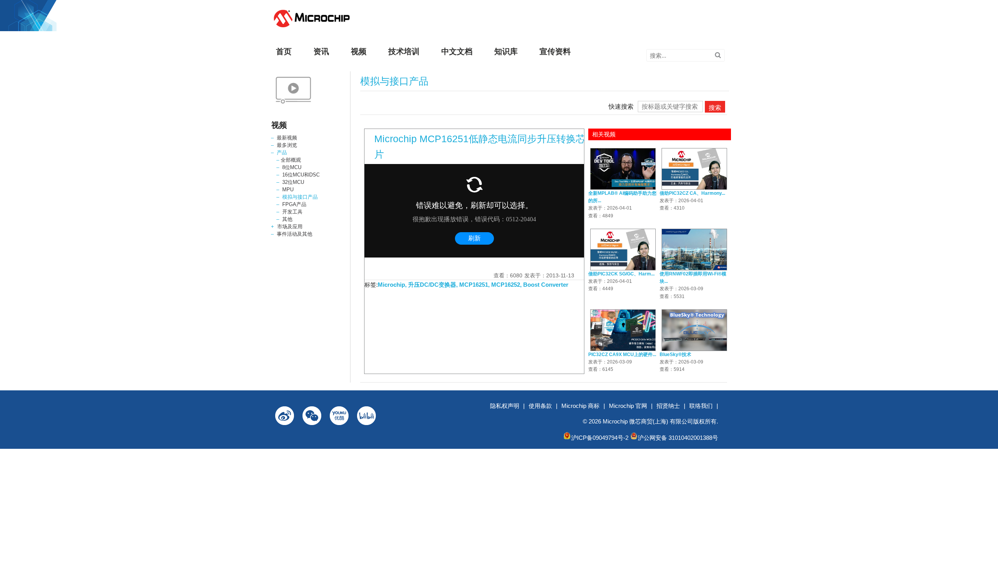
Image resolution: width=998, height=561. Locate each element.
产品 (282, 152)
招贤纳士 (668, 405)
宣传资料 (555, 51)
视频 (358, 51)
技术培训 (403, 51)
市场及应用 (290, 226)
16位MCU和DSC (301, 175)
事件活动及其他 (294, 234)
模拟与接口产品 (300, 197)
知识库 (506, 51)
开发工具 (292, 212)
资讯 (321, 51)
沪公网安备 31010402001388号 (678, 437)
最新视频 (287, 138)
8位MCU (291, 167)
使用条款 (540, 405)
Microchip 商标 (580, 405)
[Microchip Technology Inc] (311, 27)
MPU (288, 189)
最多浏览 (287, 145)
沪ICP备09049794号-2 (599, 437)
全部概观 (291, 160)
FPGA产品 (294, 204)
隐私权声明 (504, 405)
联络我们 (701, 405)
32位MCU (293, 182)
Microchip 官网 (628, 405)
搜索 (715, 107)
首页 (284, 51)
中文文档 (456, 51)
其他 (287, 219)
